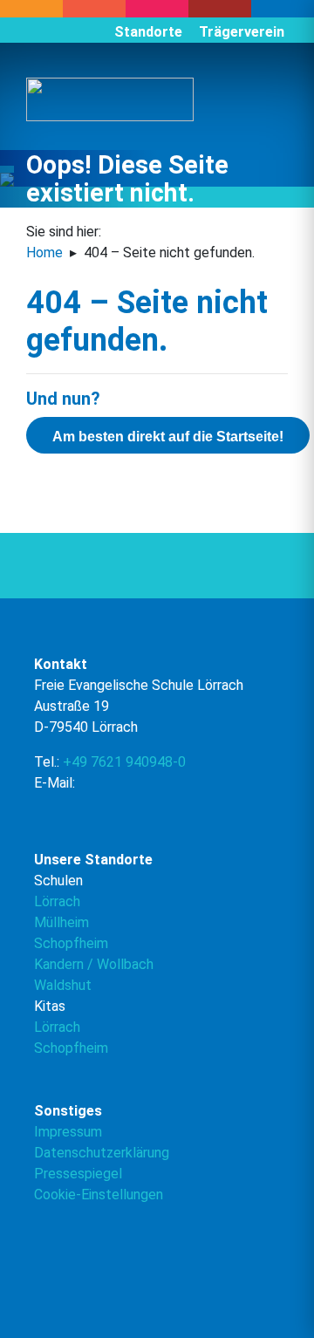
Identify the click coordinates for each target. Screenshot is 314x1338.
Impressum (68, 1131)
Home (44, 252)
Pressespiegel (78, 1173)
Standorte (148, 32)
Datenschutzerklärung (101, 1152)
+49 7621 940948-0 (124, 762)
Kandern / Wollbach (94, 964)
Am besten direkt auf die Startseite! (167, 436)
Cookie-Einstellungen (98, 1194)
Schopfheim (71, 943)
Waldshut (63, 985)
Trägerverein (241, 32)
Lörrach (57, 901)
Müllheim (61, 922)
